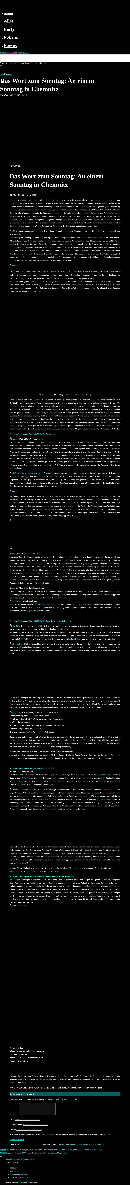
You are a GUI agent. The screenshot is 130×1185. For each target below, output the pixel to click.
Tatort (93, 1088)
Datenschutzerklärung (19, 1174)
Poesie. (9, 75)
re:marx (4, 56)
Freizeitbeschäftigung (46, 604)
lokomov (63, 1088)
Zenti (100, 1088)
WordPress (32, 1182)
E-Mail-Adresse (16, 1124)
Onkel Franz (27, 778)
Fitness (54, 1088)
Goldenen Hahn (104, 775)
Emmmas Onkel (42, 1088)
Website (13, 1129)
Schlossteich (83, 1088)
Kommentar (14, 1114)
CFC (13, 1088)
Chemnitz (21, 1088)
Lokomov (112, 591)
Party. (2, 75)
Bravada (22, 1182)
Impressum (14, 1171)
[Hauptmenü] (1, 65)
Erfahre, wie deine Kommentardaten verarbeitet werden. (82, 1145)
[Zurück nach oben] (1, 1156)
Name (12, 1119)
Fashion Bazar (74, 639)
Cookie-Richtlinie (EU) (19, 1177)
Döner (30, 1088)
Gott (84, 251)
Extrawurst (69, 564)
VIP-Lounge (109, 799)
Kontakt (13, 1168)
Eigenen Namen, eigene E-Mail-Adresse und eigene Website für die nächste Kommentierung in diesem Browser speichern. (62, 1134)
